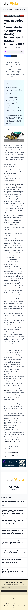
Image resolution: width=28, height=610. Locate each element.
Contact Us (18, 598)
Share (8, 129)
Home (2, 9)
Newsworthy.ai (14, 452)
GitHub (15, 56)
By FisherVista (7, 48)
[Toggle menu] (25, 3)
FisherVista (9, 9)
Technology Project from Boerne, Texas (17, 607)
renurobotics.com (9, 441)
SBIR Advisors (8, 390)
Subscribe (14, 591)
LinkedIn (8, 56)
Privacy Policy (10, 598)
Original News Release (10, 456)
